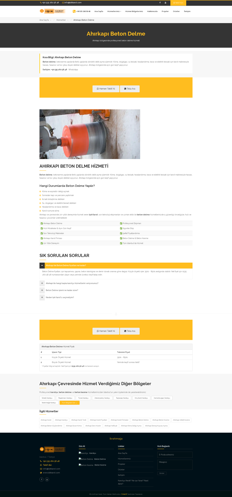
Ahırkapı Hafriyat (111, 426)
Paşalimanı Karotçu (65, 398)
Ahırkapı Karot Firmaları (119, 420)
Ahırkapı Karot (46, 420)
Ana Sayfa (99, 11)
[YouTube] (165, 3)
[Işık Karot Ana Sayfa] (52, 11)
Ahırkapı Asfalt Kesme (181, 420)
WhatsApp (73, 70)
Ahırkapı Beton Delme (140, 420)
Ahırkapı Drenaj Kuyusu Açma (156, 426)
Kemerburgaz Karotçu (162, 398)
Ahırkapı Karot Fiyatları (98, 420)
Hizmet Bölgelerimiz (134, 11)
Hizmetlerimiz (113, 11)
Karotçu (92, 453)
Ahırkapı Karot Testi (78, 420)
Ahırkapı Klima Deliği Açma (131, 426)
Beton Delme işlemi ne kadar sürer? (62, 290)
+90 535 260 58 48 (50, 2)
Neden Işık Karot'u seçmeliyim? (60, 297)
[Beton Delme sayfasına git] (86, 459)
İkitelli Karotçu (47, 398)
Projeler (165, 11)
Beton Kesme (100, 465)
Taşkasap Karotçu (122, 398)
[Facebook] (160, 3)
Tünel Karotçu (83, 398)
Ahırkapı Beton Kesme (160, 420)
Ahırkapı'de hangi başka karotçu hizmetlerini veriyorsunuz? (72, 283)
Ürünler (176, 11)
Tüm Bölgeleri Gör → (69, 403)
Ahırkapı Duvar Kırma (74, 426)
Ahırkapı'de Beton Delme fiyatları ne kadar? (66, 265)
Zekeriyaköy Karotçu (102, 398)
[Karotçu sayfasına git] (83, 453)
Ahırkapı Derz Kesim (93, 426)
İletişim (187, 11)
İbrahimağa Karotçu (49, 403)
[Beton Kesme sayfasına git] (86, 465)
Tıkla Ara (130, 88)
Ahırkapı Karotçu (61, 420)
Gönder (161, 473)
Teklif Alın (179, 3)
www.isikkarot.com (51, 473)
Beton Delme (100, 459)
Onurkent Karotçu (141, 398)
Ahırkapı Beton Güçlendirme (51, 426)
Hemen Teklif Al (107, 88)
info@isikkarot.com (72, 2)
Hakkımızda (152, 11)
